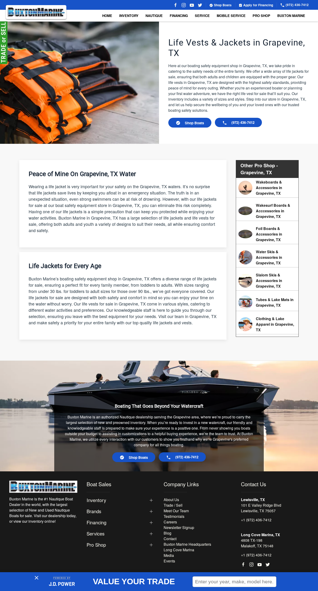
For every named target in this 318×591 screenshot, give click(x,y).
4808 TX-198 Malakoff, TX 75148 (257, 543)
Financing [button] (96, 522)
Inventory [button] (129, 15)
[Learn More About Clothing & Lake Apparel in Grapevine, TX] (267, 324)
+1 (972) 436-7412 (256, 519)
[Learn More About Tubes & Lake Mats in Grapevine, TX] (267, 302)
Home (107, 15)
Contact (170, 538)
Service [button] (202, 15)
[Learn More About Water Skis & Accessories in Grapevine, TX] (267, 257)
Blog (167, 533)
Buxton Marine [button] (291, 15)
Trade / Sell (173, 505)
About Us (171, 499)
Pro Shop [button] (261, 15)
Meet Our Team (176, 510)
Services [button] (96, 533)
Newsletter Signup (179, 527)
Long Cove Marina (179, 549)
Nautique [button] (154, 15)
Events (169, 561)
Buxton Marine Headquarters (187, 544)
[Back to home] (36, 12)
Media (169, 555)
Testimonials (174, 516)
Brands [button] (94, 511)
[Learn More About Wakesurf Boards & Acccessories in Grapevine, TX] (267, 211)
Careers (170, 522)
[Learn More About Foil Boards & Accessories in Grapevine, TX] (267, 234)
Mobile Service (231, 15)
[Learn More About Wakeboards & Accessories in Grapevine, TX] (267, 187)
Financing (179, 15)
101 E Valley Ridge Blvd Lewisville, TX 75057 (261, 507)
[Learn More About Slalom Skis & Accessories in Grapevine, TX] (267, 280)
